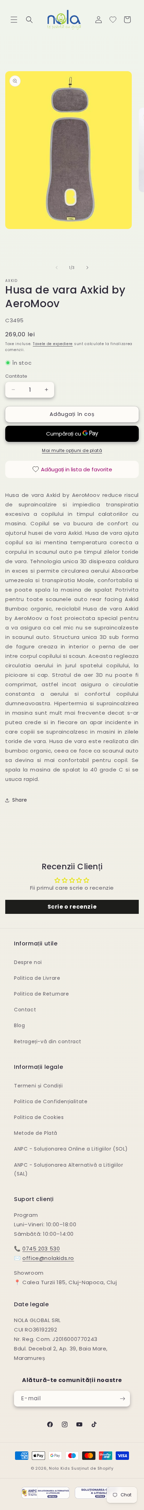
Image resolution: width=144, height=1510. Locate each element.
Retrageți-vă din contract (47, 1041)
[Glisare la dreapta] (87, 267)
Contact (25, 1009)
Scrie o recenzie (72, 907)
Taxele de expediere (53, 343)
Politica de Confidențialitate (50, 1101)
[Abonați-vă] (122, 1399)
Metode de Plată (35, 1133)
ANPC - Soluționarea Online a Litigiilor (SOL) (71, 1148)
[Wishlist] (113, 19)
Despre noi (28, 962)
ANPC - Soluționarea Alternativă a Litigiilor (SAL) (68, 1169)
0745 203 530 (41, 1248)
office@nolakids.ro (48, 1258)
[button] (14, 19)
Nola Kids (59, 1468)
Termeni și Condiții (38, 1085)
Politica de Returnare (41, 993)
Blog (19, 1025)
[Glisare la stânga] (56, 267)
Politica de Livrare (37, 978)
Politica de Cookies (39, 1117)
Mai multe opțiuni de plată (72, 450)
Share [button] (19, 799)
